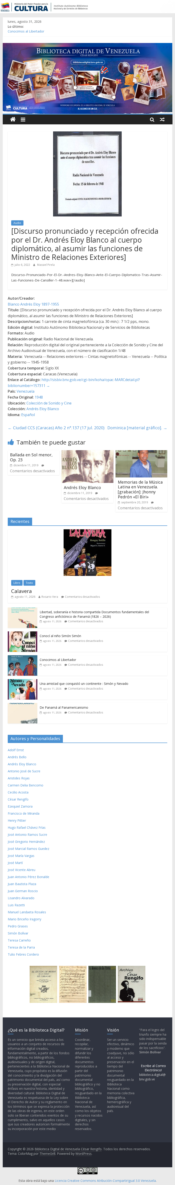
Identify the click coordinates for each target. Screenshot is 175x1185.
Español (28, 414)
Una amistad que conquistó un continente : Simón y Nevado (84, 683)
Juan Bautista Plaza (22, 884)
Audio (17, 223)
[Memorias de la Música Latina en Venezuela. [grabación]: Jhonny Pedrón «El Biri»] (141, 452)
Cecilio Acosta (18, 792)
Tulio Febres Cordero (23, 954)
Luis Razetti (16, 905)
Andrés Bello (17, 757)
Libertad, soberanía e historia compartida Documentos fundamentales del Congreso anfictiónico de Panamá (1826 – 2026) (94, 614)
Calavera (21, 590)
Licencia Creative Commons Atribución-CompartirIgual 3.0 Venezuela (105, 1180)
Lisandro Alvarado (21, 898)
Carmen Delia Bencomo (25, 785)
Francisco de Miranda (23, 813)
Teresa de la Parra (21, 947)
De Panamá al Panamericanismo (64, 707)
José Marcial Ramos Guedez (28, 848)
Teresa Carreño (19, 940)
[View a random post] (162, 119)
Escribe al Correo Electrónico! (153, 1068)
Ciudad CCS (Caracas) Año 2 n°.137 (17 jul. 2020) (56, 427)
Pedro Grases (18, 926)
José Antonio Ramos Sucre (27, 834)
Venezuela (25, 391)
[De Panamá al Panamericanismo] (22, 705)
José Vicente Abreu (21, 870)
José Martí (15, 863)
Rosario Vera (49, 597)
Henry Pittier (17, 820)
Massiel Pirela (46, 265)
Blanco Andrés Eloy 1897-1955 (33, 304)
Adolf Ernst (16, 750)
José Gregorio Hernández (26, 841)
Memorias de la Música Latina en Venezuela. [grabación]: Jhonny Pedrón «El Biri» (140, 489)
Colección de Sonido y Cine (49, 403)
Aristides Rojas (19, 778)
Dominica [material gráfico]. (137, 427)
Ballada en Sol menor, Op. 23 (31, 457)
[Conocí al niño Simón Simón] (22, 634)
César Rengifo (18, 799)
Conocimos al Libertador (26, 32)
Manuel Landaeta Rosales (27, 912)
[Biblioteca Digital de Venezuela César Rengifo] (87, 45)
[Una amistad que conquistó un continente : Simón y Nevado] (22, 681)
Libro (16, 583)
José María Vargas (21, 856)
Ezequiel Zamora (20, 806)
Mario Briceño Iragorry (24, 919)
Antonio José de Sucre (24, 771)
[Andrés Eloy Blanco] (87, 452)
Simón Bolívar (18, 933)
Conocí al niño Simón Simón (60, 636)
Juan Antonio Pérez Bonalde (28, 877)
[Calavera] (87, 532)
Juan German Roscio (23, 891)
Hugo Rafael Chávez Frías (27, 827)
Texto (29, 583)
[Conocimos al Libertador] (22, 657)
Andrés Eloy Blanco (42, 408)
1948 (39, 397)
